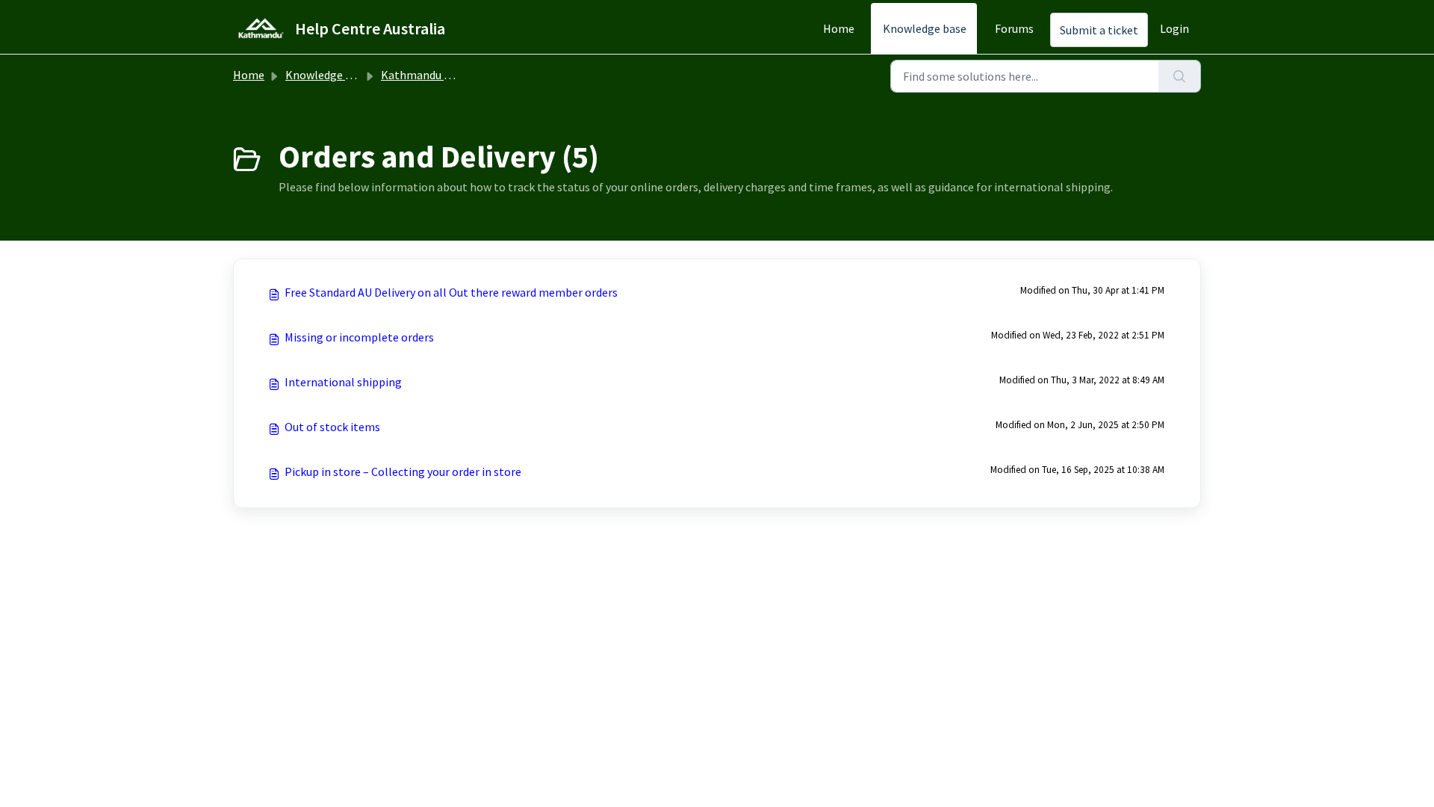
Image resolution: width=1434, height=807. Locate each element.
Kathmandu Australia (435, 74)
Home (838, 28)
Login (1174, 28)
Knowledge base (924, 28)
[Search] (1179, 76)
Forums (1014, 28)
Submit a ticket (1099, 29)
